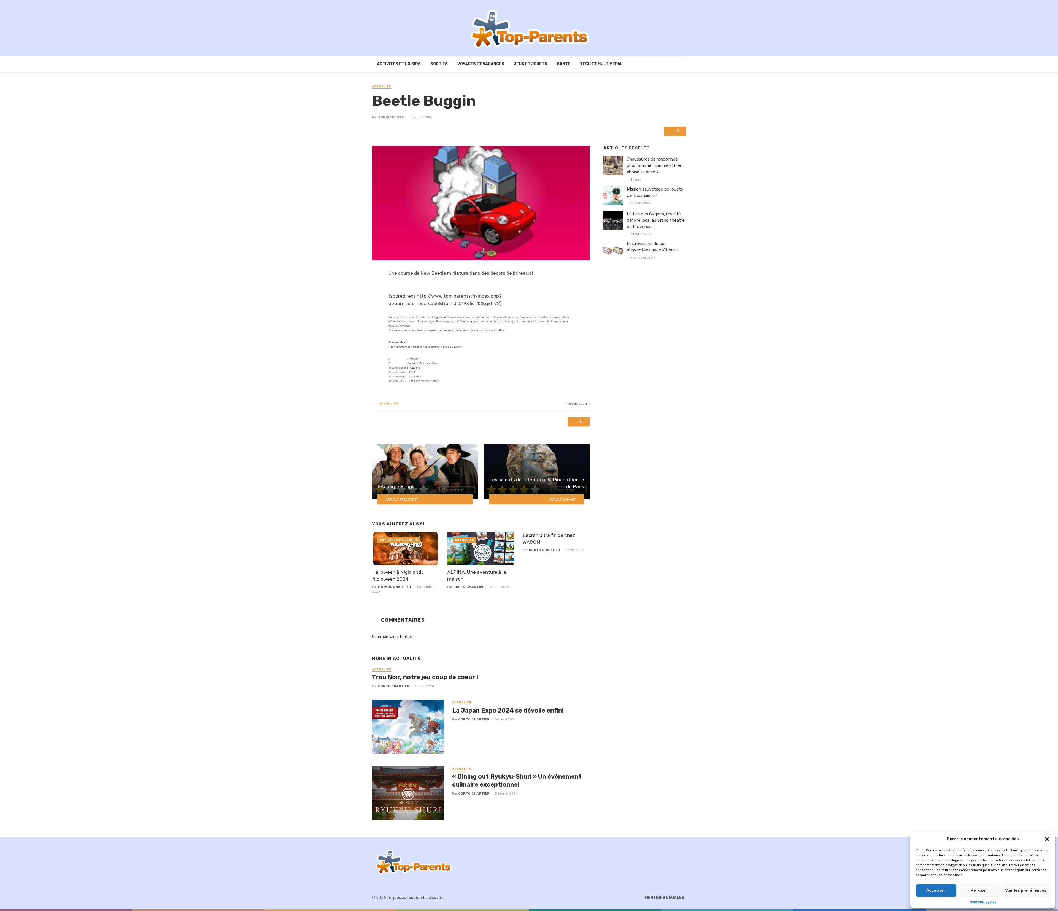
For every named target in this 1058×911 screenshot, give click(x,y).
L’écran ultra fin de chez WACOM (549, 538)
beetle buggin (579, 404)
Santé (563, 64)
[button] (1047, 839)
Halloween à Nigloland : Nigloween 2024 (397, 575)
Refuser (979, 890)
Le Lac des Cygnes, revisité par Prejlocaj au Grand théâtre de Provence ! (656, 220)
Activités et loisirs (399, 64)
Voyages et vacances (480, 64)
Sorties (439, 64)
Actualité (381, 86)
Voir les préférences (1026, 890)
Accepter (936, 890)
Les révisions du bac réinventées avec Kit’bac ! (652, 246)
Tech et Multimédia (601, 64)
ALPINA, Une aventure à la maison (476, 575)
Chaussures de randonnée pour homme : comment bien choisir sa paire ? (654, 165)
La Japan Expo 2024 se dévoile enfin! (508, 710)
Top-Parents (391, 117)
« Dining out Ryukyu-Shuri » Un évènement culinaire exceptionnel (517, 780)
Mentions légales (983, 902)
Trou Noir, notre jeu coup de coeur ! (425, 677)
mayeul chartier (394, 587)
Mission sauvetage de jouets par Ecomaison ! (655, 192)
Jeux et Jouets (530, 64)
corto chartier (469, 587)
